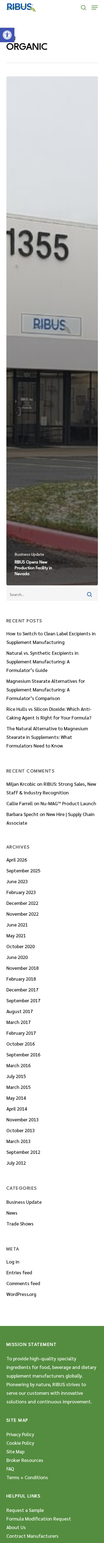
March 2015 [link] (18, 1087)
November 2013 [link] (22, 1119)
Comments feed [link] (23, 1283)
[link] (7, 35)
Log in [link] (12, 1261)
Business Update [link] (29, 554)
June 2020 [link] (17, 957)
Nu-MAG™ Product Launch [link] (68, 803)
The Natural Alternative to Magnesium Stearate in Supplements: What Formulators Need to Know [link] (47, 737)
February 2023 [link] (21, 892)
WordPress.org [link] (21, 1294)
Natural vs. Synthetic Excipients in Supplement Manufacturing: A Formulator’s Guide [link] (42, 661)
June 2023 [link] (17, 881)
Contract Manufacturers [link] (32, 1536)
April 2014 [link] (16, 1109)
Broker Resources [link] (24, 1460)
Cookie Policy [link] (20, 1443)
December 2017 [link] (22, 989)
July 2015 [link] (16, 1076)
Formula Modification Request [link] (38, 1519)
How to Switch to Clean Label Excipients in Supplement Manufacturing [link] (51, 637)
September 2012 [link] (23, 1152)
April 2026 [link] (16, 860)
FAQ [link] (10, 1469)
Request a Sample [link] (25, 1510)
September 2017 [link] (23, 1000)
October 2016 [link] (20, 1044)
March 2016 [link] (18, 1065)
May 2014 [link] (16, 1098)
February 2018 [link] (21, 979)
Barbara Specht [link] (22, 814)
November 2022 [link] (22, 914)
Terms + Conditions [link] (27, 1477)
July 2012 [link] (16, 1163)
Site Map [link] (15, 1451)
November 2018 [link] (22, 968)
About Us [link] (16, 1527)
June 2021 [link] (17, 925)
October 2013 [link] (20, 1130)
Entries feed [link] (19, 1272)
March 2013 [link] (18, 1141)
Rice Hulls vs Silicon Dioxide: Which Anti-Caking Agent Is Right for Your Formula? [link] (49, 713)
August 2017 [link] (19, 1011)
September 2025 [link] (23, 870)
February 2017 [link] (21, 1033)
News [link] (11, 1213)
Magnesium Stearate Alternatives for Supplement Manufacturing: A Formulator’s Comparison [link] (45, 689)
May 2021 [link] (16, 935)
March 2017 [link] (18, 1022)
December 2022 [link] (22, 903)
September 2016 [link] (23, 1054)
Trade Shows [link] (20, 1223)
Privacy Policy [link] (20, 1434)
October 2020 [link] (20, 946)
